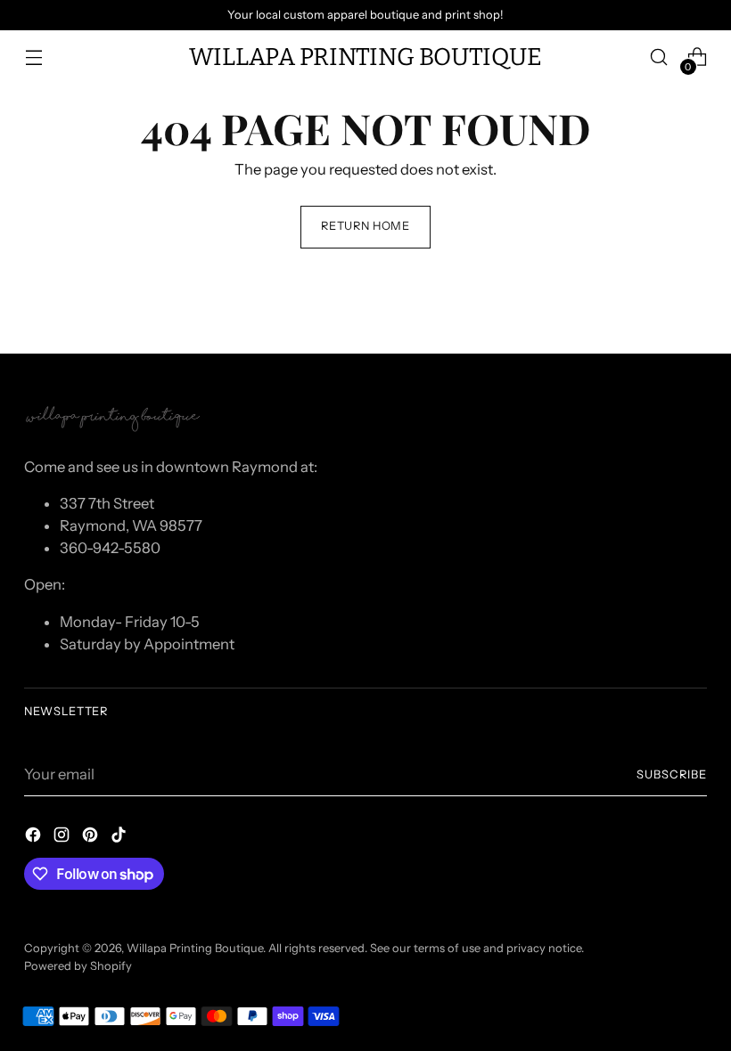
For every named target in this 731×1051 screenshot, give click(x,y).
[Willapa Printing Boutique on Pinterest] (92, 838)
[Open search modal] (659, 57)
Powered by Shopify (78, 966)
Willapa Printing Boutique (195, 948)
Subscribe (672, 774)
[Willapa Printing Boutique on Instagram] (63, 838)
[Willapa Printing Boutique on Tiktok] (120, 838)
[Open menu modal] (33, 57)
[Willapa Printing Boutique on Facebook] (34, 838)
